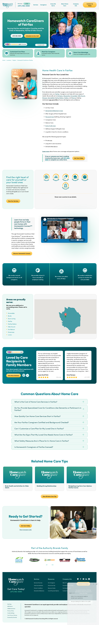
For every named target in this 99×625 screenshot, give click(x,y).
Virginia (14, 60)
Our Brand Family (67, 588)
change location (26, 4)
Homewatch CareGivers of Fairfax (25, 60)
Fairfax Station (59, 98)
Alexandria (66, 96)
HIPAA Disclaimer (11, 608)
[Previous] (47, 564)
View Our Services (13, 201)
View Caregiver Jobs (26, 530)
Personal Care (49, 117)
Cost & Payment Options (53, 590)
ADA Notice (10, 606)
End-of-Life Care (50, 126)
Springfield (51, 98)
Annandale (74, 96)
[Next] (52, 564)
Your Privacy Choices (12, 615)
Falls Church (81, 96)
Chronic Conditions (38, 588)
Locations (9, 60)
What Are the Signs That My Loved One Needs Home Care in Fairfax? (43, 434)
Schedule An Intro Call (32, 36)
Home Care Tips (51, 585)
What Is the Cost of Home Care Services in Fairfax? (35, 401)
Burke (10, 316)
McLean (44, 98)
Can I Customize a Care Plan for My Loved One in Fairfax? (39, 428)
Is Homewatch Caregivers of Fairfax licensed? (33, 447)
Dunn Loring (11, 318)
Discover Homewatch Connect (21, 253)
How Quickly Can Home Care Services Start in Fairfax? (37, 416)
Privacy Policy (10, 610)
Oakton (66, 98)
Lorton (10, 335)
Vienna (74, 98)
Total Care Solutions (38, 585)
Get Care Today (78, 158)
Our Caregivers (51, 582)
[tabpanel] (19, 560)
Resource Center (51, 588)
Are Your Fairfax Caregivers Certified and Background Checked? (41, 422)
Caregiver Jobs (41, 45)
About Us (65, 582)
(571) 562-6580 (24, 6)
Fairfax (57, 94)
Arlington (60, 96)
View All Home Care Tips (49, 496)
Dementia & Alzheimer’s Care (54, 111)
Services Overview (38, 582)
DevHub (15, 617)
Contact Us (65, 590)
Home (3, 60)
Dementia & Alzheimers (39, 590)
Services (35, 5)
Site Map (9, 604)
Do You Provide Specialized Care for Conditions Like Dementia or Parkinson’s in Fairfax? (47, 409)
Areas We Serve (53, 4)
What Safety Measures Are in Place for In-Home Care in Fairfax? (41, 441)
